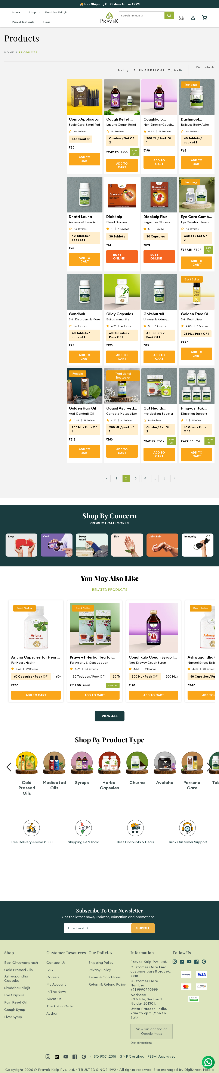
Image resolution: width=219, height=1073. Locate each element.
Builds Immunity (117, 319)
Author (52, 1013)
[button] (32, 12)
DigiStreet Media (199, 1069)
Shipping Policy (101, 962)
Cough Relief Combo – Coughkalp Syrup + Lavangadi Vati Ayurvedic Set (121, 119)
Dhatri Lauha (80, 216)
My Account (56, 984)
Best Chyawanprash (21, 962)
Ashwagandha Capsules (16, 978)
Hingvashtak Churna (192, 408)
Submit (143, 928)
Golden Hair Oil (82, 408)
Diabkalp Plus (155, 216)
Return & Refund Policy (107, 984)
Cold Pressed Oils (18, 970)
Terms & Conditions (105, 977)
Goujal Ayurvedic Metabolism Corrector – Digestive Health (121, 408)
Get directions (141, 1043)
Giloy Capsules (119, 314)
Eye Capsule (14, 995)
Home (9, 52)
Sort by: (123, 70)
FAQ (49, 970)
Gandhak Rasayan (77, 314)
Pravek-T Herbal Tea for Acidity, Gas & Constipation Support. (91, 657)
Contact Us (55, 962)
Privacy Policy (100, 970)
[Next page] (174, 478)
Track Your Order (60, 1006)
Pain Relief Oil (15, 1002)
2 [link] (126, 478)
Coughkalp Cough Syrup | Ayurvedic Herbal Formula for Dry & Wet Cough (159, 119)
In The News (56, 991)
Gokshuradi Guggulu (154, 314)
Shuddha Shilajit (17, 988)
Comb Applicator (84, 119)
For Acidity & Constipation (89, 663)
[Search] (169, 15)
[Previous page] (107, 478)
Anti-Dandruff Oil (81, 414)
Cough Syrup (14, 1009)
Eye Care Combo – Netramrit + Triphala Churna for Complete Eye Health (196, 216)
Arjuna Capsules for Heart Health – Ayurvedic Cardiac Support (36, 657)
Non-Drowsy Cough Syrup (158, 124)
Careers (52, 977)
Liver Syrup (13, 1017)
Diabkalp (114, 216)
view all (110, 716)
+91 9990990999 (144, 989)
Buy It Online (119, 256)
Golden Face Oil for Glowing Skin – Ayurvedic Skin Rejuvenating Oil (196, 314)
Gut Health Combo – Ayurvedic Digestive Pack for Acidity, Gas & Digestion (158, 408)
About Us (53, 999)
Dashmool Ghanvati (190, 119)
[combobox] (146, 15)
